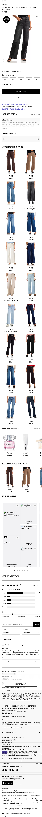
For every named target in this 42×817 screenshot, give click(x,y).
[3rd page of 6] (19, 570)
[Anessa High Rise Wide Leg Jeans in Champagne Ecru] (11, 254)
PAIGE (4, 4)
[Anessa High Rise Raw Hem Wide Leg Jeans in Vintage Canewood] (31, 162)
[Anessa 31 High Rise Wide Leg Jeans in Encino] (11, 193)
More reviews (21, 684)
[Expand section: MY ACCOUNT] (21, 728)
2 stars (4, 603)
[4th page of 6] (22, 570)
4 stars (4, 596)
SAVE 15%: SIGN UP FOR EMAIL (21, 699)
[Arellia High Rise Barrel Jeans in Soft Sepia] (11, 285)
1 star (4, 607)
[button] (21, 42)
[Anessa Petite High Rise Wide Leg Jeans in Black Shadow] (31, 346)
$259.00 (5, 85)
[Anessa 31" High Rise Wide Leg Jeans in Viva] (11, 223)
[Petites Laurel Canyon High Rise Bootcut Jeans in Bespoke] (31, 407)
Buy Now (21, 98)
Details (10, 85)
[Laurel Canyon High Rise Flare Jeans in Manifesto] (31, 315)
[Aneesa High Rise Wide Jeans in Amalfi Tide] (31, 223)
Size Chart (18, 75)
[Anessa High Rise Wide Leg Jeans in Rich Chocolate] (11, 162)
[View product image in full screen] (4, 60)
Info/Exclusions (20, 109)
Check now (28, 758)
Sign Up (25, 104)
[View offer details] (21, 139)
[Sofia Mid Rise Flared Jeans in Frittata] (11, 407)
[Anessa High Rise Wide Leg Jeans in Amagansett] (31, 254)
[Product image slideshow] (21, 42)
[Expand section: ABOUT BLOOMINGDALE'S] (21, 732)
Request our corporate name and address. (21, 809)
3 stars (4, 600)
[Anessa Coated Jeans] (31, 376)
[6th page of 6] (27, 570)
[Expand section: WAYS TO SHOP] (21, 737)
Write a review (36, 585)
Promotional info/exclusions (17, 758)
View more (5, 128)
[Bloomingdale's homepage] (2, 1)
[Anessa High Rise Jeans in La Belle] (11, 315)
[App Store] (7, 783)
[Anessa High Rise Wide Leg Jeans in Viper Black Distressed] (31, 193)
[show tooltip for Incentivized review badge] (14, 710)
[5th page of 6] (24, 570)
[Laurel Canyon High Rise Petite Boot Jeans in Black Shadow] (11, 346)
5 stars (4, 593)
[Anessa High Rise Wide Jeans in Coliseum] (31, 285)
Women (7, 0)
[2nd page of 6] (17, 570)
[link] (11, 177)
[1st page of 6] (14, 570)
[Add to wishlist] (37, 17)
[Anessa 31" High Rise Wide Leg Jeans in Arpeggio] (11, 376)
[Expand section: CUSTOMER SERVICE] (21, 723)
